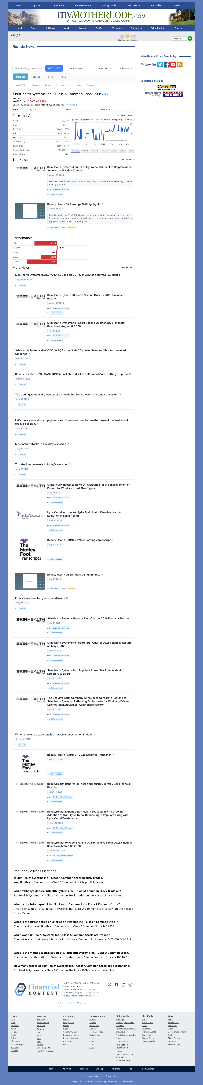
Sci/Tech (14, 1047)
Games (92, 1028)
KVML (91, 1041)
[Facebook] (116, 989)
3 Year (122, 151)
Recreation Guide (70, 1038)
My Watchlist (102, 68)
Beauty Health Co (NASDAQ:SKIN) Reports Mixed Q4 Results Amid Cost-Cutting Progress (73, 374)
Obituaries (136, 28)
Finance (119, 1051)
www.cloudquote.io (73, 986)
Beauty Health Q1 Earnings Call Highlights (75, 574)
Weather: (42, 1016)
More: (171, 1016)
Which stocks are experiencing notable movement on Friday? (55, 734)
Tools (63, 76)
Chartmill (22, 285)
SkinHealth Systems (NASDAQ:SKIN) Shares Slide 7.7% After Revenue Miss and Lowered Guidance (70, 352)
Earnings (72, 227)
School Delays (158, 28)
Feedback (83, 1069)
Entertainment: (97, 1016)
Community (57, 5)
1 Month (95, 151)
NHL (39, 1041)
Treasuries (92, 85)
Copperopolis (122, 1041)
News (19, 5)
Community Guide (71, 1032)
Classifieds (157, 5)
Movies (92, 1019)
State (34, 28)
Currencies (60, 85)
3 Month (105, 151)
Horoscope (94, 1025)
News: (14, 1016)
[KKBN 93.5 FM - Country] (173, 93)
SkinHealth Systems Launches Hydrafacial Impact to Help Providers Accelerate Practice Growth (90, 168)
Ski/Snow (41, 1025)
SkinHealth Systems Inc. (61, 189)
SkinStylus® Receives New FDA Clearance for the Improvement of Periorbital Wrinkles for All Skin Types (88, 486)
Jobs (144, 1019)
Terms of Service (92, 1076)
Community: (69, 1016)
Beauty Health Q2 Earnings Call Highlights (75, 204)
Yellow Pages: (174, 1044)
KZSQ (91, 1044)
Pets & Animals (148, 1041)
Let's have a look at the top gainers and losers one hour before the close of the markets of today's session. (71, 422)
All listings (120, 1019)
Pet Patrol (67, 1041)
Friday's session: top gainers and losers (41, 598)
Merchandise (147, 1022)
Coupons (172, 1041)
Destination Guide (71, 1035)
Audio (170, 1019)
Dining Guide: (123, 1016)
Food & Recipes (96, 1032)
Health (66, 1025)
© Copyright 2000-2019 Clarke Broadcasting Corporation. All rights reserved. (101, 1081)
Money (82, 28)
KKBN (91, 1047)
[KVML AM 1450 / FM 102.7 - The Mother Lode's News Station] (166, 86)
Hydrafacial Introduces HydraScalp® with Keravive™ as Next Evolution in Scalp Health (85, 514)
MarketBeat (55, 227)
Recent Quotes (76, 68)
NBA (39, 1038)
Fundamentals (122, 1048)
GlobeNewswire (56, 194)
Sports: (40, 1029)
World (67, 28)
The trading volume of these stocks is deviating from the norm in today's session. (68, 394)
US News (50, 28)
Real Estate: (122, 1044)
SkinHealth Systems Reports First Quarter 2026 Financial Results (88, 618)
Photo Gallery (174, 1038)
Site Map (99, 1069)
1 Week (85, 151)
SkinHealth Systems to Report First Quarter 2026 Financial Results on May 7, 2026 (89, 644)
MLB (39, 1035)
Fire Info (66, 1044)
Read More (127, 267)
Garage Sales (148, 1038)
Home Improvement (124, 1054)
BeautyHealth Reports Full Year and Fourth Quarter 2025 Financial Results (89, 785)
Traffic (99, 28)
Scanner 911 (173, 1022)
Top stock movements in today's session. (42, 464)
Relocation (120, 1057)
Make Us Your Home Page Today (158, 56)
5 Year (131, 151)
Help (130, 1069)
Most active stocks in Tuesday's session (42, 444)
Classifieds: (148, 1016)
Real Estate (134, 5)
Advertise (116, 1069)
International (76, 85)
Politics (14, 1038)
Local (19, 28)
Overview (36, 85)
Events (66, 1019)
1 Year (114, 151)
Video (170, 1028)
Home (52, 1069)
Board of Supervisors (177, 1032)
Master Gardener (123, 1060)
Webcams (117, 28)
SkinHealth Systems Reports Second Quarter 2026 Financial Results (85, 296)
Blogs (65, 1028)
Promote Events (149, 1032)
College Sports (43, 1048)
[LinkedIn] (123, 989)
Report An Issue (147, 1069)
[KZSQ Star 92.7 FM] (151, 93)
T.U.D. (170, 1035)
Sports (36, 5)
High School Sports (45, 1051)
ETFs (50, 76)
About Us (67, 1069)
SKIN (104, 93)
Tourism (178, 28)
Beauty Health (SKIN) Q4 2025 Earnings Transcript (80, 754)
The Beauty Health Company (63, 797)
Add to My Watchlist (69, 105)
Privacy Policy (68, 995)
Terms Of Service (87, 995)
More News (126, 159)
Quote (33, 109)
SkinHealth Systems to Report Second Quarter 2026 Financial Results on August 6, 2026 (86, 324)
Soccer (40, 1044)
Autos (144, 1025)
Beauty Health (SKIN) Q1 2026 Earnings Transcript (80, 540)
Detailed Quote (124, 115)
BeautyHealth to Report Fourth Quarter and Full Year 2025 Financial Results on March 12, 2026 (89, 844)
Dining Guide (109, 5)
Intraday (75, 151)
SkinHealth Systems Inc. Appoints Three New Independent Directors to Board (84, 672)
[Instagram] (130, 989)
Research (105, 109)
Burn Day (41, 1019)
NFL (38, 1032)
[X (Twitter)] (109, 989)
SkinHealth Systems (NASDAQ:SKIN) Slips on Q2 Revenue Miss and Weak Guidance (69, 274)
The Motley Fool (56, 559)
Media (177, 5)
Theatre (92, 1022)
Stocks (36, 76)
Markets (20, 76)
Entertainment (83, 5)
